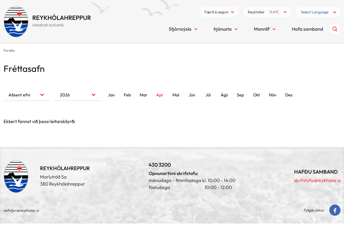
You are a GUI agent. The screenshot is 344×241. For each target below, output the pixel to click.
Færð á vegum (217, 12)
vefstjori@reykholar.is (21, 210)
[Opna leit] (334, 29)
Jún (192, 95)
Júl (208, 95)
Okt (256, 95)
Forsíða (9, 50)
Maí (175, 95)
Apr (159, 95)
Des (289, 95)
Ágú (224, 95)
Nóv (272, 95)
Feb (127, 95)
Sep (240, 95)
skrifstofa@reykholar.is (317, 180)
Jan (111, 95)
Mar (143, 95)
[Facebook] (334, 210)
